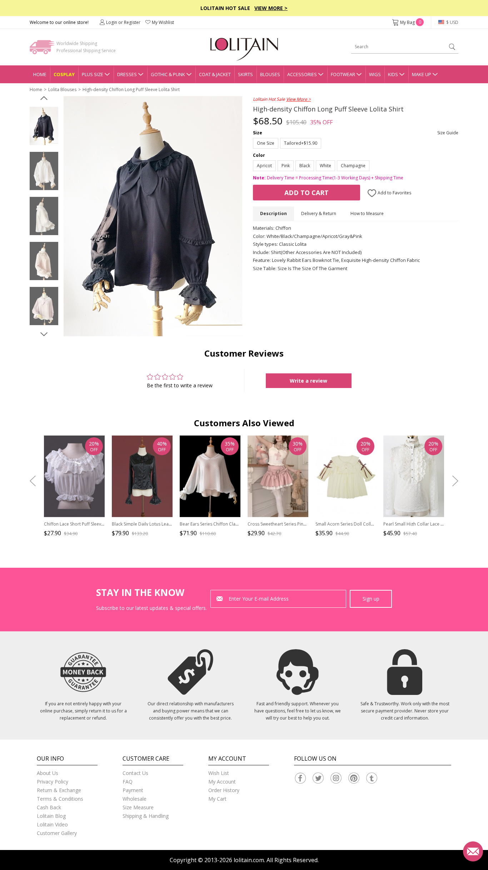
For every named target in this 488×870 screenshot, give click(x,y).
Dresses (127, 74)
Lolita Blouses (62, 89)
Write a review (308, 380)
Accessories (302, 74)
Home (39, 74)
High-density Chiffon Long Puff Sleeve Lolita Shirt (131, 89)
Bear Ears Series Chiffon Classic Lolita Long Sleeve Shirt (235, 524)
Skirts (245, 74)
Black (304, 166)
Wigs (375, 74)
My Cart (217, 798)
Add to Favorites (394, 193)
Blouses (270, 74)
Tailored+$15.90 (300, 143)
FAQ (128, 781)
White (325, 166)
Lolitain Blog (51, 815)
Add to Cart (306, 192)
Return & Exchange (59, 790)
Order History (223, 790)
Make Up (421, 74)
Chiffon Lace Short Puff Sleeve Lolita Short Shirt (91, 524)
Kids (393, 74)
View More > (271, 8)
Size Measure (138, 807)
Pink (286, 166)
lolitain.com (249, 860)
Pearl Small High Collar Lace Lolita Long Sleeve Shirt (435, 524)
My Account (222, 781)
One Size (265, 143)
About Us (47, 773)
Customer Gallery (57, 833)
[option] (44, 126)
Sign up (371, 598)
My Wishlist (163, 22)
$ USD (451, 22)
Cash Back (49, 807)
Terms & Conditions (60, 798)
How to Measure (367, 213)
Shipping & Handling (146, 815)
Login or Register (123, 22)
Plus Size (92, 74)
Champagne (353, 166)
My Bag (410, 22)
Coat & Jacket (215, 74)
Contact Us (135, 773)
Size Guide (447, 133)
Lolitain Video (52, 824)
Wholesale (134, 798)
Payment (133, 790)
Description (273, 213)
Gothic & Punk (168, 74)
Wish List (218, 773)
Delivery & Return (318, 213)
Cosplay (64, 74)
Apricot (264, 166)
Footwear (343, 74)
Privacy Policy (52, 781)
